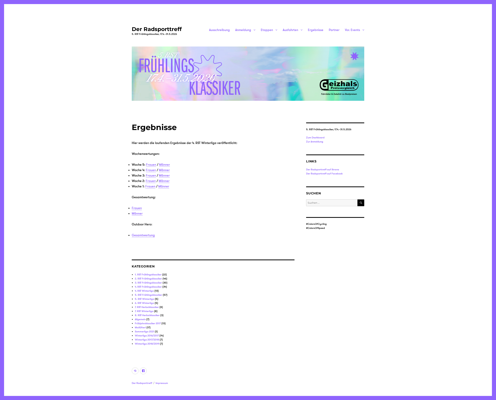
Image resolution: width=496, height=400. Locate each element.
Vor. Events (352, 30)
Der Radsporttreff (157, 29)
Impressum (162, 382)
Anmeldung (243, 30)
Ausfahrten (290, 30)
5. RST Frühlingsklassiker (148, 294)
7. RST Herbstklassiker (147, 307)
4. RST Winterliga (144, 290)
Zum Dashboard (315, 137)
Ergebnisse (315, 30)
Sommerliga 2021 (144, 331)
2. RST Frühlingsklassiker (148, 278)
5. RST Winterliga (144, 298)
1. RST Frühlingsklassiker (148, 274)
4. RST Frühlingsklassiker (148, 286)
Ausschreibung (219, 30)
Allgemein (140, 319)
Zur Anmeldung (314, 141)
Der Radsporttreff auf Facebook (324, 173)
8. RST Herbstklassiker (147, 315)
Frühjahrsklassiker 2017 (148, 323)
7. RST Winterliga (144, 311)
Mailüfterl (140, 327)
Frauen (151, 164)
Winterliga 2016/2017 (147, 335)
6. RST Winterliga (144, 302)
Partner (334, 30)
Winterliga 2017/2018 (147, 339)
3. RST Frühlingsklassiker (148, 282)
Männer (164, 164)
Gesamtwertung (143, 235)
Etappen (267, 30)
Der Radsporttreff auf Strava (322, 169)
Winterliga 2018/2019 (147, 343)
